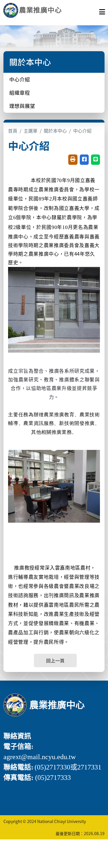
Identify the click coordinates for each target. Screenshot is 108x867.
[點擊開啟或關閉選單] (102, 10)
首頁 (12, 130)
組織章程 (19, 92)
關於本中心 (55, 130)
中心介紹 (19, 79)
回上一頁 (55, 660)
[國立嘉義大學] (34, 10)
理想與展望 (22, 105)
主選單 (30, 130)
